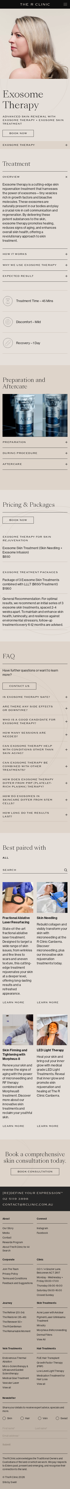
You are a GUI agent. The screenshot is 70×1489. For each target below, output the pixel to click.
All (5, 857)
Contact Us (19, 686)
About (6, 1218)
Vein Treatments (12, 1348)
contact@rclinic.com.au (28, 1204)
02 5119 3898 (16, 1199)
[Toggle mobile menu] (65, 4)
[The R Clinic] (35, 4)
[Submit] (65, 870)
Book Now (18, 133)
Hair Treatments (46, 1348)
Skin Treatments (46, 1303)
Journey (7, 1303)
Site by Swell (10, 1482)
